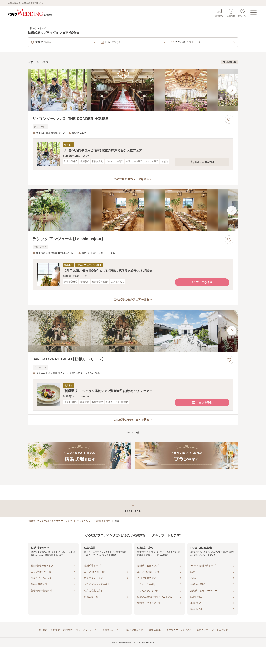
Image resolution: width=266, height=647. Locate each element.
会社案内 (42, 630)
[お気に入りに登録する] (229, 119)
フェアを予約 (204, 282)
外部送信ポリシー (112, 630)
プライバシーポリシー (87, 630)
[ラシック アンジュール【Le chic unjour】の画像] (133, 210)
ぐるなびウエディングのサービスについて (186, 630)
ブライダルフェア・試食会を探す (93, 521)
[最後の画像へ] (232, 90)
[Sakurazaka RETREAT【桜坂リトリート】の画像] (133, 331)
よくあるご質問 (220, 630)
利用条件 (68, 630)
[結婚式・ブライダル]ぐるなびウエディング (50, 521)
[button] (133, 154)
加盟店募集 (155, 630)
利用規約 (55, 630)
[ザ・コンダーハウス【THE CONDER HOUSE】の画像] (133, 90)
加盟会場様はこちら (135, 630)
